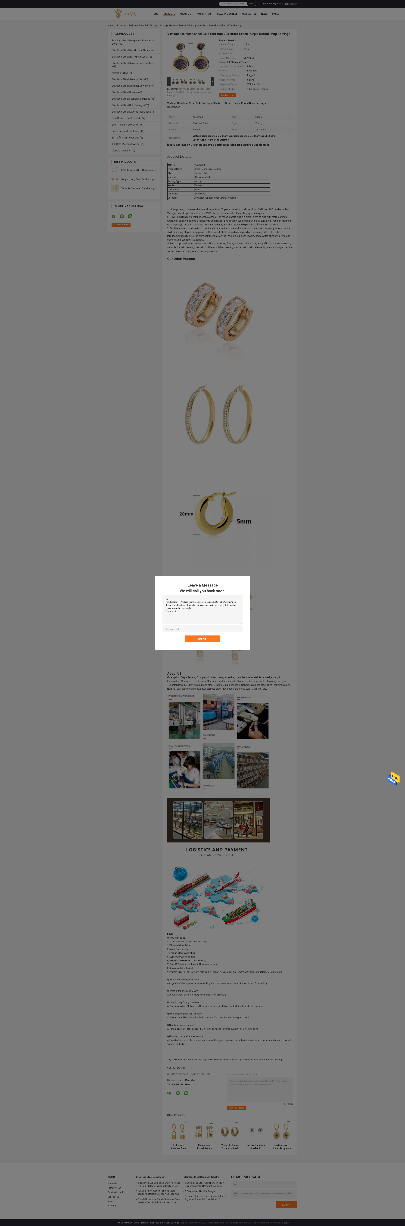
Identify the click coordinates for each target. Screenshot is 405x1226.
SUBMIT (202, 638)
